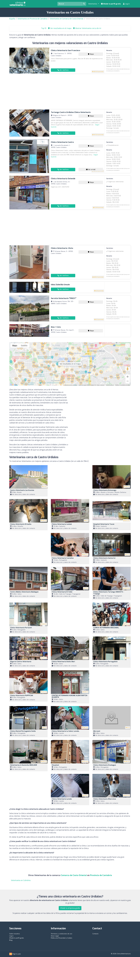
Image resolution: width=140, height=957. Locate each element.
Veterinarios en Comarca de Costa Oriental (66, 19)
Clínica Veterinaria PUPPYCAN (21, 695)
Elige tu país (16, 954)
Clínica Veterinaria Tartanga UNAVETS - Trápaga (108, 593)
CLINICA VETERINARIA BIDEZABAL (106, 628)
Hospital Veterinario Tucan (103, 524)
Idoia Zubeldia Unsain (60, 284)
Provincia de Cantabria (101, 875)
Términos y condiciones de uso (61, 934)
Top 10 (43, 28)
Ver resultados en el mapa (70, 364)
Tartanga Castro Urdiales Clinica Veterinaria (71, 112)
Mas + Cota (56, 327)
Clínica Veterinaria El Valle (62, 592)
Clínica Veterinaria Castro (62, 142)
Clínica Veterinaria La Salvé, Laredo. (65, 731)
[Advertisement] (70, 91)
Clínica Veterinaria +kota (62, 248)
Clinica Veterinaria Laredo (62, 799)
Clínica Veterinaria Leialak (62, 524)
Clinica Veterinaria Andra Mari (63, 662)
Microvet (96, 731)
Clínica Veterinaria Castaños (63, 558)
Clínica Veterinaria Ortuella (20, 524)
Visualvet (55, 765)
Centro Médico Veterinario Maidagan (24, 592)
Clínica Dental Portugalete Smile (23, 731)
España (12, 19)
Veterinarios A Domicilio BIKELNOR (23, 765)
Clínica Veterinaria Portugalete (105, 662)
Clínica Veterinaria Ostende (63, 178)
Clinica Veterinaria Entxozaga (104, 490)
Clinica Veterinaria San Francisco (65, 50)
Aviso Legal (55, 936)
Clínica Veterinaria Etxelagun (104, 765)
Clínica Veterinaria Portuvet (21, 628)
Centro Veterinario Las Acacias (22, 490)
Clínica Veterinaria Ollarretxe (104, 799)
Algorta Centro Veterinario (20, 662)
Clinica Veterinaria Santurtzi (104, 558)
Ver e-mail (91, 169)
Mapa (91, 54)
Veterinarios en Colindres (21, 880)
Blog (10, 940)
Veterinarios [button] (93, 4)
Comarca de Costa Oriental (74, 875)
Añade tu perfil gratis (112, 4)
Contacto (95, 934)
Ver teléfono (64, 70)
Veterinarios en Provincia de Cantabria (32, 19)
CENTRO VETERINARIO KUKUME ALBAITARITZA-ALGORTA (70, 696)
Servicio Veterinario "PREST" (63, 298)
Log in (127, 4)
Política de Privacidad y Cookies (61, 938)
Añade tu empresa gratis (70, 908)
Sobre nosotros (14, 934)
